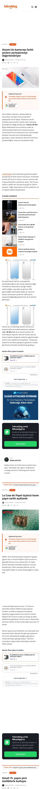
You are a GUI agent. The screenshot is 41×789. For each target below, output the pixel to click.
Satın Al (12, 360)
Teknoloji (13, 44)
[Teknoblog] (10, 7)
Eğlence (12, 490)
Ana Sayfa (4, 44)
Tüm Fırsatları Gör (19, 379)
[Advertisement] (20, 709)
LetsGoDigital (7, 174)
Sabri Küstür (9, 502)
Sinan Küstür (9, 60)
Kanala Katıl (20, 444)
